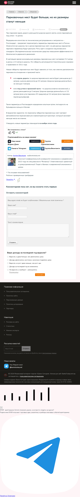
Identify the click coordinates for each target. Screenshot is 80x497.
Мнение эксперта (12, 330)
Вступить (67, 141)
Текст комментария (15, 222)
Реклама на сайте (12, 322)
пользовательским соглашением (32, 376)
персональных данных (49, 353)
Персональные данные (14, 300)
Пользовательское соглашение (17, 291)
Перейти (10, 179)
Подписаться (35, 141)
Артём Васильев (40, 29)
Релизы (9, 335)
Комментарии (58, 29)
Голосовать (40, 275)
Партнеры (10, 308)
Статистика (10, 326)
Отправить (26, 348)
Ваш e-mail (12, 214)
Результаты (13, 272)
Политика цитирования (14, 304)
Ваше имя (12, 205)
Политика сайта (12, 296)
